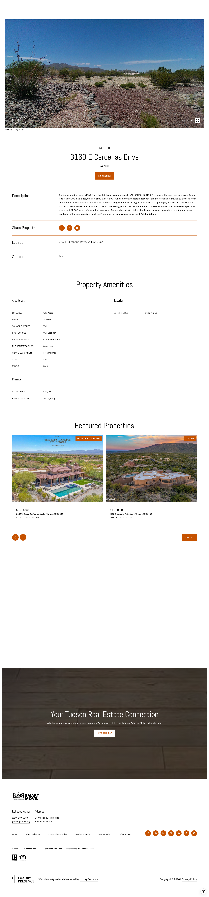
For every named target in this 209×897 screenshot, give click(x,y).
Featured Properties (57, 834)
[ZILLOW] (186, 833)
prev (15, 120)
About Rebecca (33, 834)
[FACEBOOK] (148, 833)
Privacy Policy (189, 879)
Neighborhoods (82, 834)
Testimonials (104, 834)
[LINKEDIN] (163, 833)
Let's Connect (125, 834)
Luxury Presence (89, 879)
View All (189, 537)
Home (14, 834)
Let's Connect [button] (105, 733)
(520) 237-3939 (20, 817)
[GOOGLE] (194, 833)
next (23, 120)
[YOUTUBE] (179, 833)
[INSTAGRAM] (156, 833)
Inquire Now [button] (104, 176)
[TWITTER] (171, 833)
